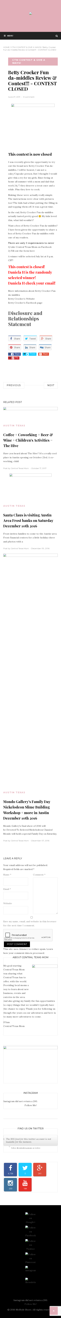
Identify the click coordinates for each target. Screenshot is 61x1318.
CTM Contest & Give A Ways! (26, 47)
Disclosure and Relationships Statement (25, 318)
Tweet (32, 354)
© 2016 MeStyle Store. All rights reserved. (30, 1309)
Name (7, 874)
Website (7, 903)
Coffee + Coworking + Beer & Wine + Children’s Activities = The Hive (28, 440)
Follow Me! (31, 1105)
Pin (16, 357)
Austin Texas (14, 425)
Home (6, 47)
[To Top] (54, 1311)
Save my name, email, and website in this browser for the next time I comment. (29, 923)
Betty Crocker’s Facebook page (25, 302)
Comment (39, 874)
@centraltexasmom (24, 1148)
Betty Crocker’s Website (21, 298)
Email (7, 889)
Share (17, 354)
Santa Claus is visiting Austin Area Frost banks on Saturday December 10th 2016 (28, 520)
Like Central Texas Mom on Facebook (31, 247)
